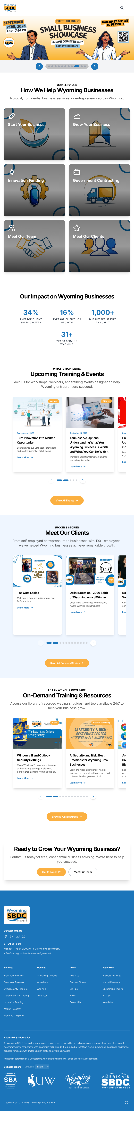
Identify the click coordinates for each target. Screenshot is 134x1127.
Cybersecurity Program (15, 988)
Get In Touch (49, 872)
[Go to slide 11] (85, 66)
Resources (42, 995)
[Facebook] (6, 936)
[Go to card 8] (75, 643)
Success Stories (78, 982)
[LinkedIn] (12, 936)
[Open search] (122, 7)
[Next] (83, 480)
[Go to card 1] (59, 480)
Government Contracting (16, 995)
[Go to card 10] (81, 643)
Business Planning (111, 975)
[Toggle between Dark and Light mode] (126, 1102)
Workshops (42, 982)
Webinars (41, 988)
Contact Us (75, 1002)
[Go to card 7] (72, 643)
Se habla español (13, 1066)
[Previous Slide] (39, 66)
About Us (74, 975)
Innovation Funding (13, 1002)
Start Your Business (13, 975)
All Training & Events (47, 975)
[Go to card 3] (70, 480)
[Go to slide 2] (52, 66)
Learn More (23, 457)
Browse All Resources (65, 816)
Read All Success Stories (65, 663)
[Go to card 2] (65, 480)
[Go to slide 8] (72, 66)
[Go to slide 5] (62, 66)
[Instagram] (23, 936)
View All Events (65, 500)
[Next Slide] (94, 66)
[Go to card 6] (69, 643)
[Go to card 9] (78, 643)
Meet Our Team (83, 872)
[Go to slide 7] (69, 66)
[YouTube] (18, 936)
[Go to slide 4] (59, 66)
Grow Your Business (14, 982)
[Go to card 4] (73, 480)
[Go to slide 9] (75, 66)
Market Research (12, 1008)
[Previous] (51, 480)
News (72, 995)
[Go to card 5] (76, 480)
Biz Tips (74, 988)
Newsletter (107, 1002)
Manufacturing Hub (14, 1015)
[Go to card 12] (87, 643)
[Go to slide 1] (49, 66)
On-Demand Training (113, 988)
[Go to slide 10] (80, 66)
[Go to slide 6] (65, 66)
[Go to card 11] (84, 643)
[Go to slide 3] (56, 66)
